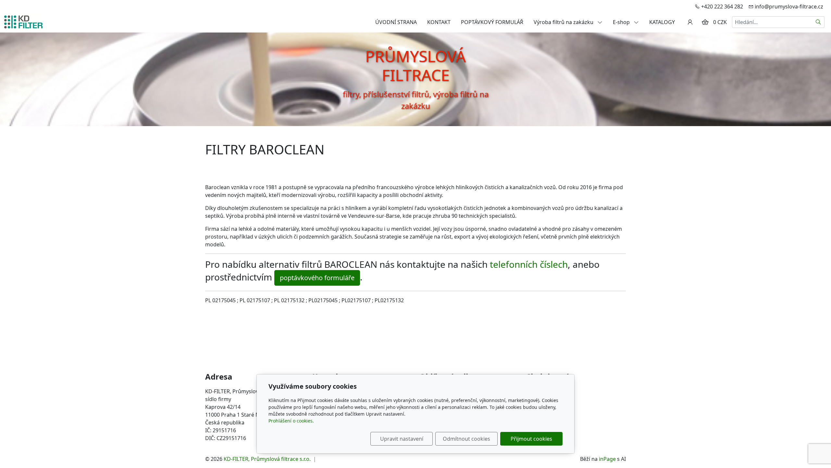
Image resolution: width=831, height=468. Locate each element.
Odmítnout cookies (466, 438)
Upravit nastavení (401, 438)
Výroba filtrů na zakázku (564, 22)
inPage (607, 458)
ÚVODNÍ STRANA (396, 22)
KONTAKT (439, 22)
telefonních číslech (529, 264)
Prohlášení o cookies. (291, 421)
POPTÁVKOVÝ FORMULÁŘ (492, 22)
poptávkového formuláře (317, 277)
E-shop (622, 22)
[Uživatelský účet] (690, 22)
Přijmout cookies (531, 438)
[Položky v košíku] (705, 22)
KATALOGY (662, 22)
